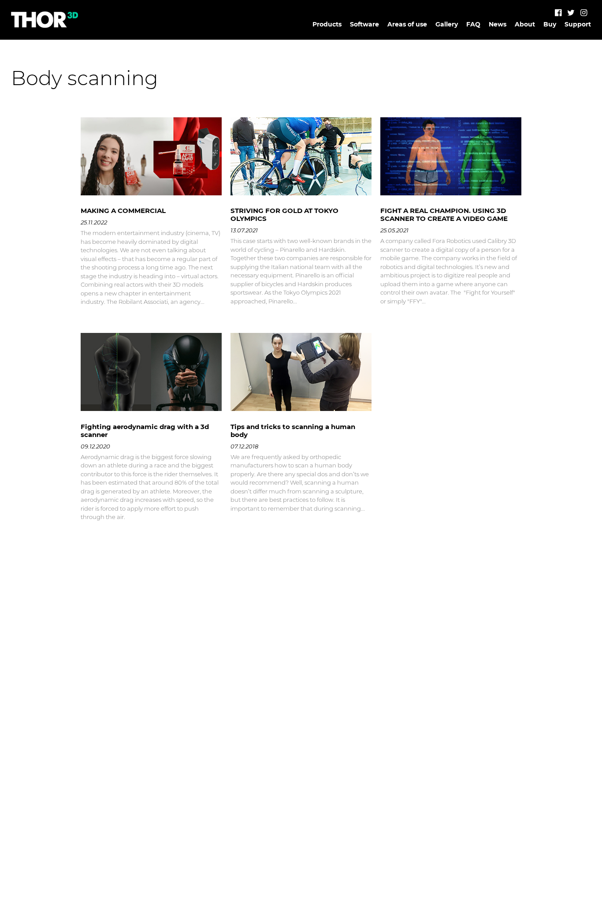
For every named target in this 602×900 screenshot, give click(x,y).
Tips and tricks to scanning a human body (292, 430)
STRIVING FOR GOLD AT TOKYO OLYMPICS (284, 214)
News (497, 24)
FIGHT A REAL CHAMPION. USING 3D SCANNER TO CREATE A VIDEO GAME (444, 214)
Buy (549, 24)
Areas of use (407, 24)
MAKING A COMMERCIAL (123, 210)
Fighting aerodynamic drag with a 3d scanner (145, 430)
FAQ (473, 24)
